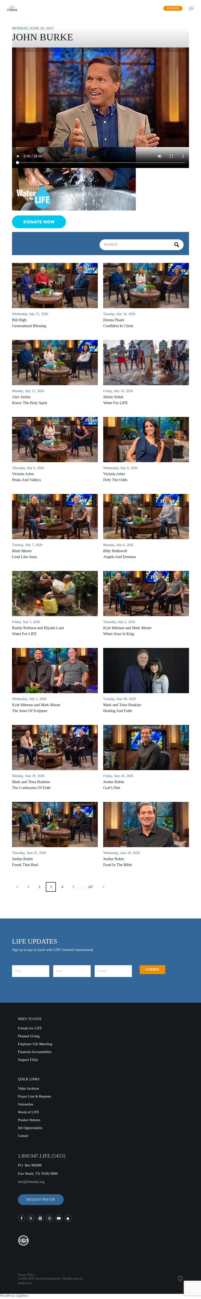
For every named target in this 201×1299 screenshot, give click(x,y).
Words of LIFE (28, 1112)
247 (90, 887)
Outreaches (25, 1104)
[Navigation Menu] (191, 8)
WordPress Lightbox (14, 1296)
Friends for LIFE (30, 1028)
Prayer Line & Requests (34, 1096)
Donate (173, 8)
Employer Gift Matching (35, 1044)
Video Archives (28, 1088)
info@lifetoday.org (31, 1182)
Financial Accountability (35, 1052)
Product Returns (29, 1120)
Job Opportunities (30, 1128)
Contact (23, 1136)
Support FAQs (28, 1060)
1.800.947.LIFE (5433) (41, 1156)
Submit (152, 969)
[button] (41, 1199)
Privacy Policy (26, 1275)
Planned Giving (28, 1036)
